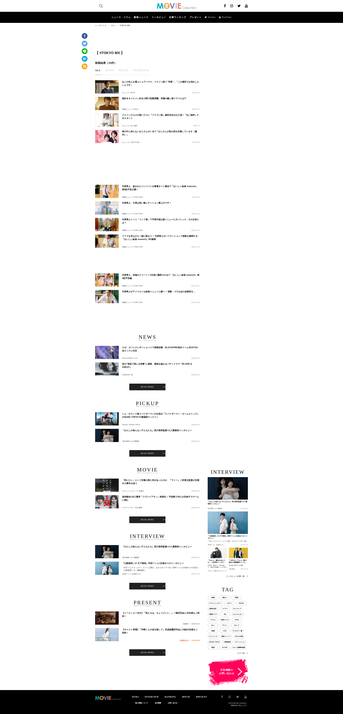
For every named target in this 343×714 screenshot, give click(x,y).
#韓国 (213, 631)
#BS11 (132, 92)
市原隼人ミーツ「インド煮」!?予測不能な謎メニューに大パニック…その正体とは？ (160, 221)
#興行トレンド (226, 636)
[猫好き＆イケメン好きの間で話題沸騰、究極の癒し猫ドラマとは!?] (107, 103)
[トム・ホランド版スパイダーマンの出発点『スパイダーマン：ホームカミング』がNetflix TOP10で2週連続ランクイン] (107, 418)
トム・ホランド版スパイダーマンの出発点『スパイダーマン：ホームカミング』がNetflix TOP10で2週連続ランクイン (160, 415)
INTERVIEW (152, 697)
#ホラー (229, 603)
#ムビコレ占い (238, 614)
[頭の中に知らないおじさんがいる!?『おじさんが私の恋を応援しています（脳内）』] (107, 136)
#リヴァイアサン (128, 507)
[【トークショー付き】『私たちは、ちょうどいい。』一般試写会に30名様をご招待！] (107, 618)
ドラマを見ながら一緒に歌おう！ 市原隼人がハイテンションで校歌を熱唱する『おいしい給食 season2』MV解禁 (160, 237)
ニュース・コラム (121, 17)
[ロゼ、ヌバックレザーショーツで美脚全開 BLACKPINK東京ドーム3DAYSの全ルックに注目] (107, 352)
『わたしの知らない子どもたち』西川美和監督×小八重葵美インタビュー (157, 430)
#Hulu (237, 620)
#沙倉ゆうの (136, 574)
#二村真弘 (140, 491)
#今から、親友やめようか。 (216, 571)
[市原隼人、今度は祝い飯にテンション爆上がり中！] (107, 208)
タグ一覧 (241, 653)
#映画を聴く (213, 608)
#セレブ (236, 625)
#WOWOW (126, 375)
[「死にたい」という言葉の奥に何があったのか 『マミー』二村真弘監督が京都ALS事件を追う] (107, 485)
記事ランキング (177, 17)
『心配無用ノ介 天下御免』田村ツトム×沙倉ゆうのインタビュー (153, 563)
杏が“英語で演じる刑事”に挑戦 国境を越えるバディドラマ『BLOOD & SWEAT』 (157, 365)
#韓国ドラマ (213, 614)
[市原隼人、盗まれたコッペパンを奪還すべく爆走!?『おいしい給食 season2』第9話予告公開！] (107, 191)
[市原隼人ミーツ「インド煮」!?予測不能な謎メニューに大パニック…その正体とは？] (107, 224)
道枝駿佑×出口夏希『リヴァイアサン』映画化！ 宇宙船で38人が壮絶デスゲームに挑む (160, 498)
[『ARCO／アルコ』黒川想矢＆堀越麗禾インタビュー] (238, 553)
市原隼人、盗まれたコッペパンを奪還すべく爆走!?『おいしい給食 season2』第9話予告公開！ (160, 188)
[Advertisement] (147, 38)
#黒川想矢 (232, 569)
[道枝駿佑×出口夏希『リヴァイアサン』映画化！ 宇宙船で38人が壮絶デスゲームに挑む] (107, 501)
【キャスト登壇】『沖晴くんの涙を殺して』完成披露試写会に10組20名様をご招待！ (160, 631)
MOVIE (186, 697)
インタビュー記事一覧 (235, 576)
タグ (113, 25)
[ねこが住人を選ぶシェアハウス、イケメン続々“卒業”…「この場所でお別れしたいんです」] (107, 86)
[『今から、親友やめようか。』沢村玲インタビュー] (217, 553)
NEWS (135, 697)
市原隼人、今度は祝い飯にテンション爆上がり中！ (146, 203)
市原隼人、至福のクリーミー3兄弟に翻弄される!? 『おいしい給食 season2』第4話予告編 (160, 276)
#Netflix (125, 424)
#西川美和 (125, 441)
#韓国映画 (227, 642)
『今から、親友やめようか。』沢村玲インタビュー (216, 561)
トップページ (100, 25)
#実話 (213, 647)
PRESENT (201, 697)
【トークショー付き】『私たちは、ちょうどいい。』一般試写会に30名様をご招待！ (161, 614)
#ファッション (240, 642)
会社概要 (158, 703)
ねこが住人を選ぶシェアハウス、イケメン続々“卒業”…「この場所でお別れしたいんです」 (160, 83)
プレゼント (195, 17)
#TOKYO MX (134, 142)
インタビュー (159, 17)
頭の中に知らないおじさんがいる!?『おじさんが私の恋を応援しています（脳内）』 (159, 133)
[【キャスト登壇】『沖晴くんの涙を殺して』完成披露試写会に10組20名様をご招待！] (107, 634)
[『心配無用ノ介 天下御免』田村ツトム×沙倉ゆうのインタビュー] (107, 568)
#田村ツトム (126, 574)
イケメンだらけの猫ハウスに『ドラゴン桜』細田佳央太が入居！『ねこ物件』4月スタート (160, 116)
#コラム (213, 620)
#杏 (132, 375)
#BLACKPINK (127, 358)
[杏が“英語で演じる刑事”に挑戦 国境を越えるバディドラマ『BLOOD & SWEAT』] (107, 369)
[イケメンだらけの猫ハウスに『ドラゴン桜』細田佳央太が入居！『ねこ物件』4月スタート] (107, 120)
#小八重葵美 (134, 441)
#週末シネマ (225, 620)
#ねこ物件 (133, 126)
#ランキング (237, 608)
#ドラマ (225, 608)
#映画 (213, 597)
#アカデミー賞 (237, 631)
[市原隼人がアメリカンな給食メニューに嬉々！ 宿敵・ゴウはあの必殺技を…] (107, 296)
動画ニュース (141, 17)
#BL (225, 614)
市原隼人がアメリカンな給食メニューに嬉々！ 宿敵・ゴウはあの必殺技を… (158, 291)
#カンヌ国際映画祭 (239, 647)
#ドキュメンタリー (129, 491)
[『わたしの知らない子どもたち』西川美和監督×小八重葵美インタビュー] (107, 435)
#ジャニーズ (213, 636)
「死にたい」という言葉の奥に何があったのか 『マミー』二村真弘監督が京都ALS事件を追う (160, 481)
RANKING (170, 697)
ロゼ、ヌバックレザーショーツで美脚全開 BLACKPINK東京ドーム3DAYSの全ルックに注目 (160, 349)
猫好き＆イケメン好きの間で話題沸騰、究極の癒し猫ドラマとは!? (154, 98)
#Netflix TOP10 (134, 424)
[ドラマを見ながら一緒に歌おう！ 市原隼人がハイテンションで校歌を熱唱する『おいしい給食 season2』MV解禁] (107, 241)
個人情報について (141, 703)
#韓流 (236, 597)
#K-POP (225, 647)
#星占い (224, 597)
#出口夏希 (138, 507)
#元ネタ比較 (239, 636)
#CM (224, 631)
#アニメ (224, 625)
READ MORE (147, 387)
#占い (213, 625)
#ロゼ (135, 358)
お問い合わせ (173, 703)
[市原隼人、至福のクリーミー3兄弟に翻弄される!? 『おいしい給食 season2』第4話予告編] (107, 280)
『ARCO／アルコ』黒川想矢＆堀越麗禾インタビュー (238, 561)
